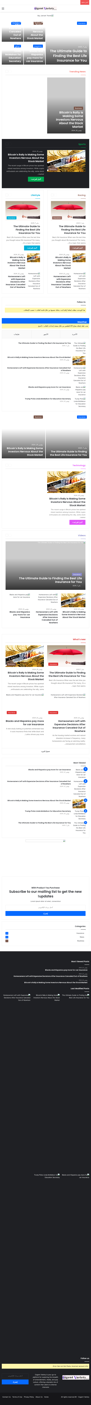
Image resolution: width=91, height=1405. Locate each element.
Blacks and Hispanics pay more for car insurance (34, 56)
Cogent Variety (83, 1397)
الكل (24, 71)
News (82, 937)
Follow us (85, 1358)
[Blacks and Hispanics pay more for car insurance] (79, 391)
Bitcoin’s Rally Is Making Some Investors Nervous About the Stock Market (34, 28)
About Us (39, 1397)
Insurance (82, 23)
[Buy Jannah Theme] (46, 15)
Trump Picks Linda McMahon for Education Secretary (13, 54)
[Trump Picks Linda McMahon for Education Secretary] (79, 403)
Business (18, 71)
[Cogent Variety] (45, 8)
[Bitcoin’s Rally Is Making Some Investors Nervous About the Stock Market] (66, 105)
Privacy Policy (29, 1397)
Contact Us (6, 1397)
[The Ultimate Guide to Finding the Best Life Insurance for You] (67, 42)
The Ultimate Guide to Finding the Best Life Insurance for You (68, 56)
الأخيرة (74, 334)
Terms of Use (17, 1397)
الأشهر (45, 334)
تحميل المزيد (45, 751)
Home (46, 1397)
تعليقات (16, 334)
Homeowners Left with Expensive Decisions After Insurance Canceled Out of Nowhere (61, 282)
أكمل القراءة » (36, 179)
